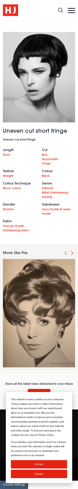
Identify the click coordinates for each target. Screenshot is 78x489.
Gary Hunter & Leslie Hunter (56, 211)
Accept (39, 464)
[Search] (60, 10)
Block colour (12, 188)
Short (6, 155)
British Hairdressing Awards (55, 195)
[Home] (10, 10)
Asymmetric (50, 159)
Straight (8, 176)
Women (8, 209)
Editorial (47, 188)
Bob (45, 155)
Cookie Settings (14, 484)
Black (46, 176)
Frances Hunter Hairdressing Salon (16, 228)
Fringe (46, 163)
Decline (39, 473)
